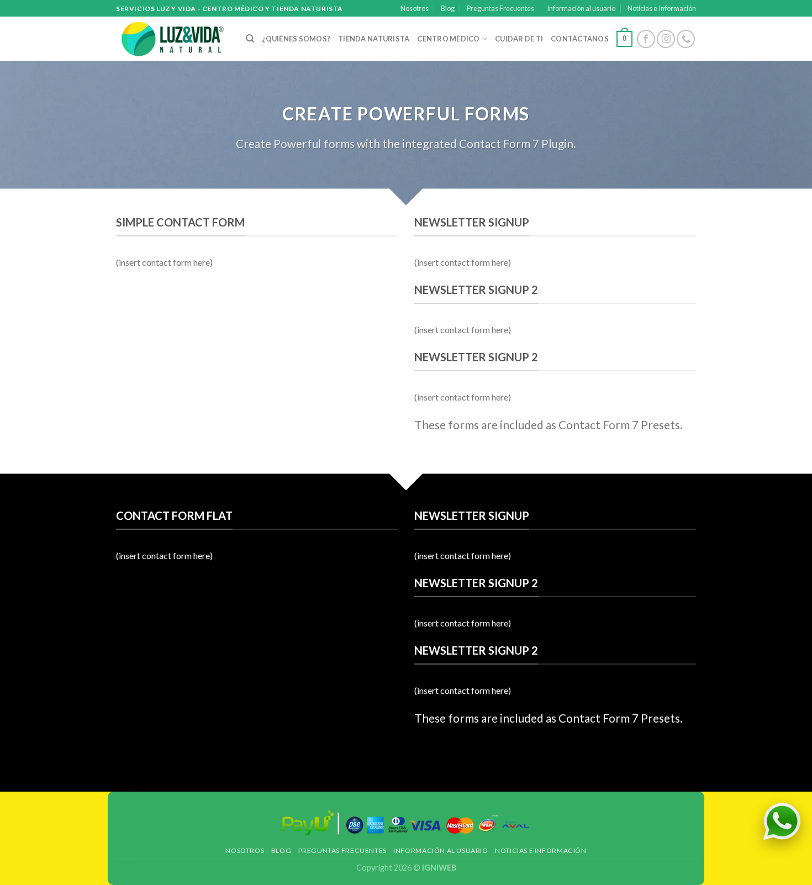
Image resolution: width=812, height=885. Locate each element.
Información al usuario (581, 8)
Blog (448, 8)
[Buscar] (250, 38)
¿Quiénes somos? (296, 38)
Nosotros (414, 8)
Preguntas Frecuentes (500, 8)
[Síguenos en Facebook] (646, 39)
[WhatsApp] (781, 821)
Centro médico (448, 38)
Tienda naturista (373, 38)
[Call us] (686, 39)
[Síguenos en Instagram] (666, 39)
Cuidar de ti (519, 38)
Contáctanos (580, 38)
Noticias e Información (662, 8)
